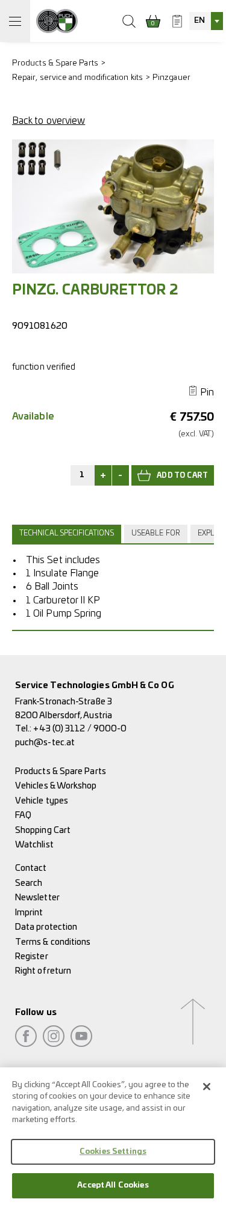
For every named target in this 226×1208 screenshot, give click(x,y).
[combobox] (206, 21)
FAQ (23, 815)
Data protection (46, 927)
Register (31, 956)
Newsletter (37, 897)
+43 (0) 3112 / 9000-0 (80, 728)
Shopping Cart (43, 830)
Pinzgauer (171, 78)
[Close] (206, 1086)
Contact (31, 868)
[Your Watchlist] (177, 21)
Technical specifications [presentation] (66, 533)
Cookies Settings (113, 1152)
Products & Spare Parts (55, 63)
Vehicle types (41, 800)
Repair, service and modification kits (77, 78)
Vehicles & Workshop (56, 785)
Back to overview (48, 121)
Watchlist (34, 844)
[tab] (68, 534)
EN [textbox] (199, 21)
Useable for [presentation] (155, 533)
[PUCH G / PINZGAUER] (57, 21)
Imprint (29, 912)
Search (28, 883)
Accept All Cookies (112, 1185)
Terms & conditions (52, 942)
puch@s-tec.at (45, 742)
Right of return (43, 970)
